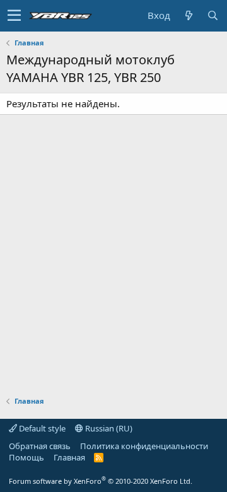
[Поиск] (212, 15)
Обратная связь (40, 446)
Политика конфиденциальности (144, 446)
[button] (14, 16)
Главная (69, 457)
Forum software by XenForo (100, 481)
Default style (41, 428)
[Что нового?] (189, 15)
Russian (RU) (107, 428)
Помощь (26, 457)
